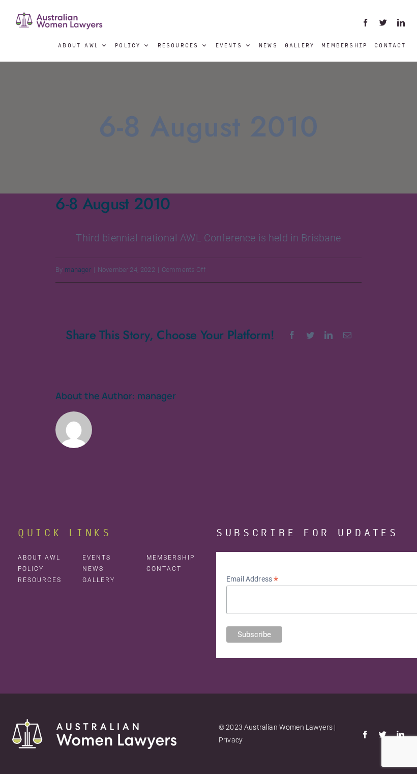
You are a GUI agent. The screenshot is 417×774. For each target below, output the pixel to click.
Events (229, 45)
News (268, 45)
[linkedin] (401, 22)
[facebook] (365, 22)
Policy (127, 45)
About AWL (78, 45)
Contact (390, 45)
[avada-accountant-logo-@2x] (59, 10)
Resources (178, 45)
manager (78, 269)
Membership (344, 45)
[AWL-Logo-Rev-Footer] (94, 724)
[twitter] (383, 22)
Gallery (299, 45)
